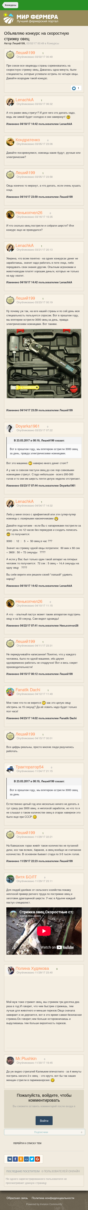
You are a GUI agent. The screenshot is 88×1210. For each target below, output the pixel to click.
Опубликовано (35, 57)
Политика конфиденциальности (53, 1198)
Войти (44, 1120)
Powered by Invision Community (44, 1204)
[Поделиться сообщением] (82, 57)
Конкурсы (53, 43)
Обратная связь (17, 1198)
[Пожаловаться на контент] (77, 57)
